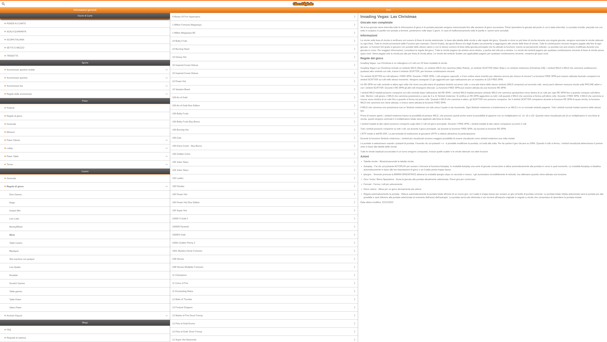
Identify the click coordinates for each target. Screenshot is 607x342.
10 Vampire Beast (181, 89)
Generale (11, 124)
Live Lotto (14, 218)
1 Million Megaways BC (184, 33)
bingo (12, 202)
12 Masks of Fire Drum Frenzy (187, 315)
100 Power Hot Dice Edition (186, 202)
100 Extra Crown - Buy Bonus (187, 146)
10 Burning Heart (180, 49)
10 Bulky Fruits (179, 41)
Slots (12, 235)
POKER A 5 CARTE (16, 23)
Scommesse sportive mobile (21, 69)
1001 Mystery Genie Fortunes (187, 251)
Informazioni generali (85, 10)
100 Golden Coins (181, 154)
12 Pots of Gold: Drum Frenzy (187, 331)
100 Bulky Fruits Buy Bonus (186, 121)
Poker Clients (13, 140)
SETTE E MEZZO (15, 47)
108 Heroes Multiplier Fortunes (187, 267)
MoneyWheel (15, 226)
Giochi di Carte (85, 16)
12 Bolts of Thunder (182, 299)
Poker (85, 101)
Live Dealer (15, 267)
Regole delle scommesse (19, 94)
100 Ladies (177, 178)
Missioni (11, 132)
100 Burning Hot (180, 129)
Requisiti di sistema (16, 337)
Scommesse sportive (17, 77)
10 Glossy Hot (179, 57)
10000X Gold (178, 234)
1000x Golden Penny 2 (183, 242)
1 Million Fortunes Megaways (187, 24)
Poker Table (12, 156)
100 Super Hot (179, 210)
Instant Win (15, 210)
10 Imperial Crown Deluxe (185, 65)
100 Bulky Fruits (180, 113)
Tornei (10, 164)
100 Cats (176, 137)
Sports (85, 63)
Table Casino (15, 243)
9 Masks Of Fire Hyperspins (186, 16)
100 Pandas (178, 186)
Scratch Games (17, 283)
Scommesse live (15, 86)
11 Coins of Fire (180, 283)
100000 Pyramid (180, 226)
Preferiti (10, 108)
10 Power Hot (179, 81)
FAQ (9, 329)
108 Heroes (178, 259)
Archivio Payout (14, 315)
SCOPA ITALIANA (15, 39)
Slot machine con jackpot (21, 259)
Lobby (10, 148)
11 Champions (179, 275)
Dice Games (15, 194)
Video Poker (15, 307)
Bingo (85, 322)
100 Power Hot (179, 194)
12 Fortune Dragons (182, 307)
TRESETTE (12, 55)
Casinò (85, 171)
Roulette (13, 275)
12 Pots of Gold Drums (183, 323)
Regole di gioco (14, 116)
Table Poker (15, 299)
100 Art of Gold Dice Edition (186, 105)
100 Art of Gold (179, 97)
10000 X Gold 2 (180, 218)
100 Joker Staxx (180, 162)
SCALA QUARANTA (16, 31)
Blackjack (14, 251)
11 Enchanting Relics (182, 291)
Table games (15, 291)
